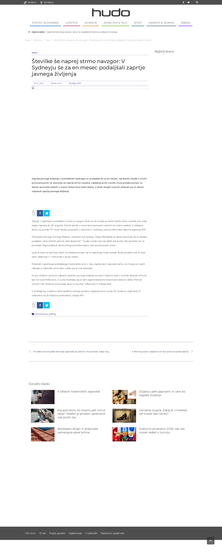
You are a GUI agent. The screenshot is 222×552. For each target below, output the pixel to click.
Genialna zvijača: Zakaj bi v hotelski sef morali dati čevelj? (163, 412)
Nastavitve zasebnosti (112, 533)
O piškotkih (91, 533)
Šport (138, 22)
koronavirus (41, 314)
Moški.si (32, 2)
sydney (52, 314)
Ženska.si (48, 2)
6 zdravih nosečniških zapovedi (79, 391)
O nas (43, 533)
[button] (197, 2)
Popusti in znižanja (45, 22)
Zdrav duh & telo (115, 22)
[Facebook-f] (183, 2)
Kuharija (91, 22)
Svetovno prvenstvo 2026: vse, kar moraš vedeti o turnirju (162, 430)
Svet (35, 52)
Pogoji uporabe (57, 533)
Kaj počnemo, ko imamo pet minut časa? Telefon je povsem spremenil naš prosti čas (81, 414)
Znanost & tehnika (161, 22)
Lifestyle (71, 22)
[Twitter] (188, 2)
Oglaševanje (75, 533)
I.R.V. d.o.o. (30, 533)
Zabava (185, 22)
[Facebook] (40, 213)
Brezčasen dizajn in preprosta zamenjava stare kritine (78, 430)
